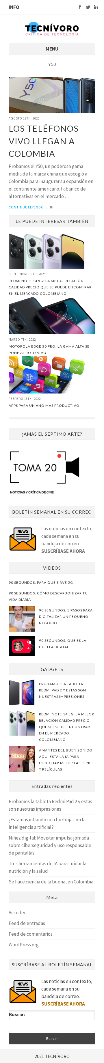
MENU (52, 49)
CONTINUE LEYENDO (28, 207)
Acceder (17, 912)
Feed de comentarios (31, 934)
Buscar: (17, 1014)
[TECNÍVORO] (52, 28)
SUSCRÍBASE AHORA (63, 551)
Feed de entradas (27, 923)
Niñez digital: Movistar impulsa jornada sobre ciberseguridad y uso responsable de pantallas (50, 845)
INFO (14, 7)
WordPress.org (24, 944)
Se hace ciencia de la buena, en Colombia (51, 882)
